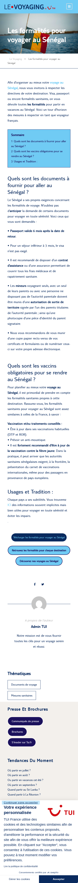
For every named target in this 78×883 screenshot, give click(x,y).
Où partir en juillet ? (19, 770)
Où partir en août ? (19, 775)
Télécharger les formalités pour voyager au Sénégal (39, 537)
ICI (9, 505)
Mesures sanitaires (21, 695)
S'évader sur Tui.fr (22, 742)
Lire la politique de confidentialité (21, 866)
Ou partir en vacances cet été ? (25, 780)
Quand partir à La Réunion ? (24, 794)
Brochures (17, 731)
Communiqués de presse (25, 721)
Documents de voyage (24, 684)
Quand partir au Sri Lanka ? (24, 789)
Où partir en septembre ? (22, 784)
